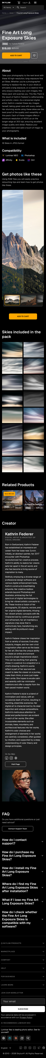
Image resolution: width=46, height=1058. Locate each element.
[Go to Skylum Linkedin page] (30, 1048)
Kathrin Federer (18, 44)
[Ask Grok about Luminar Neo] (22, 1038)
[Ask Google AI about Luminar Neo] (28, 1038)
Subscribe (23, 1009)
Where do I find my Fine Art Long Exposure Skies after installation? (23, 887)
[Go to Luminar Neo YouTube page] (34, 1048)
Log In (27, 2)
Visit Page (15, 764)
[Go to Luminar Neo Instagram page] (25, 1048)
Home (4, 13)
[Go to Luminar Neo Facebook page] (20, 1048)
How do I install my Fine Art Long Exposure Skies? (23, 871)
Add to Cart (16, 55)
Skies (11, 13)
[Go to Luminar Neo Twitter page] (39, 1048)
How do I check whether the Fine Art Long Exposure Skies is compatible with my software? (23, 919)
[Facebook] (6, 758)
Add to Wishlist (12, 496)
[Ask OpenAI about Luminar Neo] (3, 1038)
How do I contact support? (23, 841)
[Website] (15, 758)
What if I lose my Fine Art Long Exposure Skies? (23, 901)
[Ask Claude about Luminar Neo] (15, 1038)
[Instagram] (11, 758)
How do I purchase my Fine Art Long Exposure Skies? (23, 855)
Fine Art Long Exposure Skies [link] (28, 13)
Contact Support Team (17, 829)
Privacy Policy (26, 1017)
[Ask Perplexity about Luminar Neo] (9, 1038)
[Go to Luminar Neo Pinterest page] (43, 1048)
